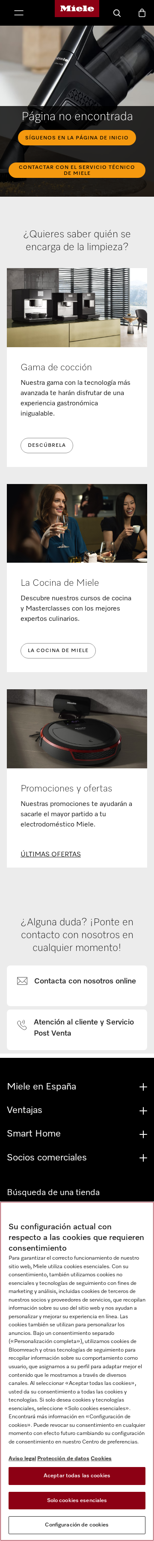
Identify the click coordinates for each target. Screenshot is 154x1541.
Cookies (101, 1458)
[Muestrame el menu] (19, 14)
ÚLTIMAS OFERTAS (51, 854)
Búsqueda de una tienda (53, 1192)
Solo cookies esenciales (77, 1500)
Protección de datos (63, 1458)
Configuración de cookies (77, 1525)
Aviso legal (22, 1458)
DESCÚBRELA (47, 445)
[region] (77, 1371)
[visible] (81, 982)
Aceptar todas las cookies (77, 1476)
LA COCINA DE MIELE (58, 650)
